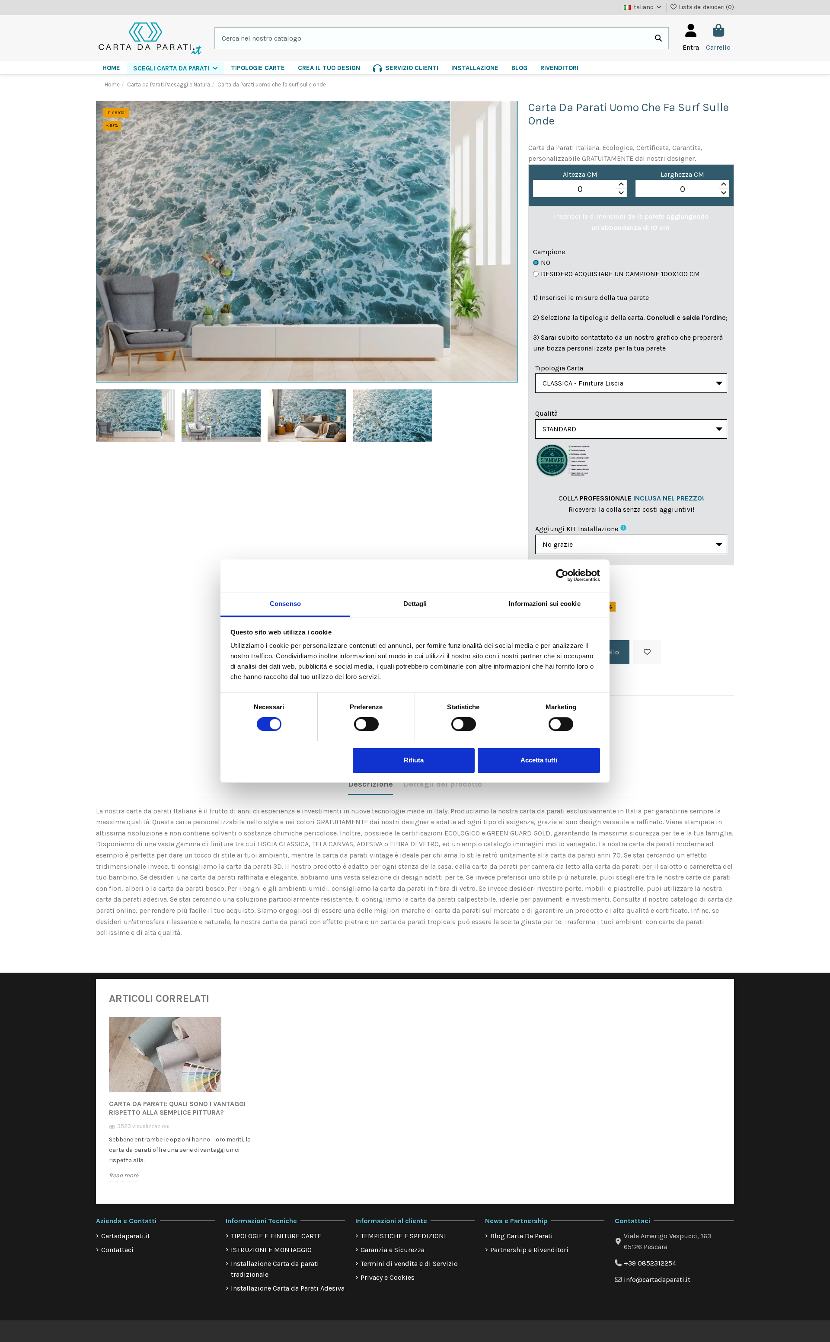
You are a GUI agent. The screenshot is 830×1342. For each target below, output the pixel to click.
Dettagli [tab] (415, 603)
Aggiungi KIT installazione (576, 529)
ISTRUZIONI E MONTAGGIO (271, 1250)
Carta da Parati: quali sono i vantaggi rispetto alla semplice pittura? (177, 1108)
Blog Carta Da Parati (521, 1236)
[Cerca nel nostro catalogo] (658, 38)
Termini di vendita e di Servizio (409, 1263)
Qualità (546, 413)
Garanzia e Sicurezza (393, 1250)
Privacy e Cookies (388, 1277)
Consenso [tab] (285, 603)
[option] (180, 1105)
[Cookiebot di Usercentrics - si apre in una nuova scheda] (562, 575)
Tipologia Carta (559, 368)
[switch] (366, 724)
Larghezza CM (682, 174)
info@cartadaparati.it (657, 1279)
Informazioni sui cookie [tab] (544, 603)
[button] (175, 68)
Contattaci (117, 1250)
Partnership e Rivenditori (529, 1250)
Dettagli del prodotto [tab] (442, 784)
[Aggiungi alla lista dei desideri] (647, 652)
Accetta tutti (538, 760)
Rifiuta (414, 760)
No (545, 262)
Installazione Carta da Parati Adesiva (288, 1288)
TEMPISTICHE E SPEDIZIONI (403, 1236)
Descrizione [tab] (370, 784)
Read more (123, 1175)
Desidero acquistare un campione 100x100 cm (620, 274)
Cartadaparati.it (125, 1236)
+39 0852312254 (650, 1263)
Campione (549, 252)
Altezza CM (580, 174)
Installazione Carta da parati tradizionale (275, 1269)
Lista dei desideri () (705, 7)
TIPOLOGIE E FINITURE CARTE (276, 1236)
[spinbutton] (579, 189)
